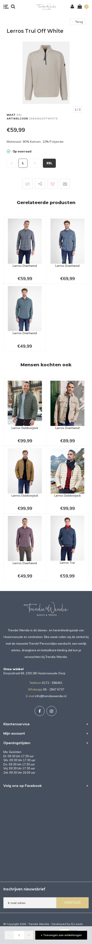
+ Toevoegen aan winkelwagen (61, 935)
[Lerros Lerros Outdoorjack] (25, 403)
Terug (79, 21)
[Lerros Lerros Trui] (67, 538)
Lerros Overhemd (25, 265)
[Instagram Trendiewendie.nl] (51, 711)
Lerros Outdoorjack (25, 428)
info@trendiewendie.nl (50, 696)
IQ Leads (77, 924)
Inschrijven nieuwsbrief (24, 889)
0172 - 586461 (52, 683)
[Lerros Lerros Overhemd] (25, 240)
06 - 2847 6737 (53, 689)
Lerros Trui (67, 562)
